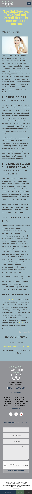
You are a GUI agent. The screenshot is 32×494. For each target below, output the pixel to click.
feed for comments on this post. (16, 346)
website (21, 323)
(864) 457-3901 (17, 388)
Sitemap (25, 482)
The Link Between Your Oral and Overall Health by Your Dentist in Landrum (16, 17)
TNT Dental (23, 483)
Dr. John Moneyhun (9, 299)
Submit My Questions (16, 471)
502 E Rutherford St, (16, 383)
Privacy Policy (16, 488)
